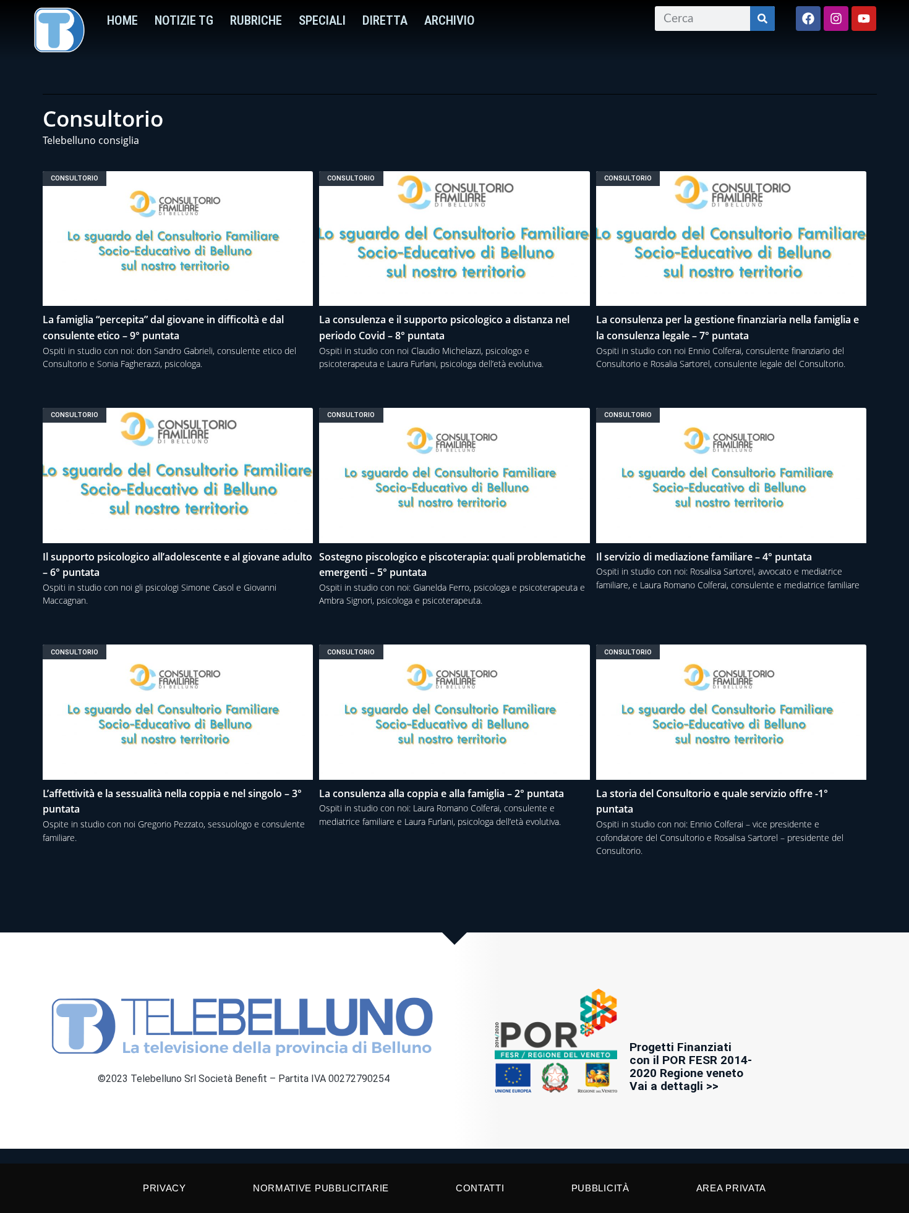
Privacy (164, 1188)
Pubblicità (600, 1188)
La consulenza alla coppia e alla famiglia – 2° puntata (441, 793)
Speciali (322, 20)
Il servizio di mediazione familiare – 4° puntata (704, 557)
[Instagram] (836, 18)
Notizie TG (184, 20)
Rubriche (256, 20)
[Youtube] (863, 18)
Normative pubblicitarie (321, 1188)
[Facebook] (808, 18)
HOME (122, 20)
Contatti (480, 1188)
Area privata (731, 1188)
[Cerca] (762, 18)
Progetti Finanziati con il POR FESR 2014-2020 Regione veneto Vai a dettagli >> (690, 1066)
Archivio (449, 20)
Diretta (385, 20)
